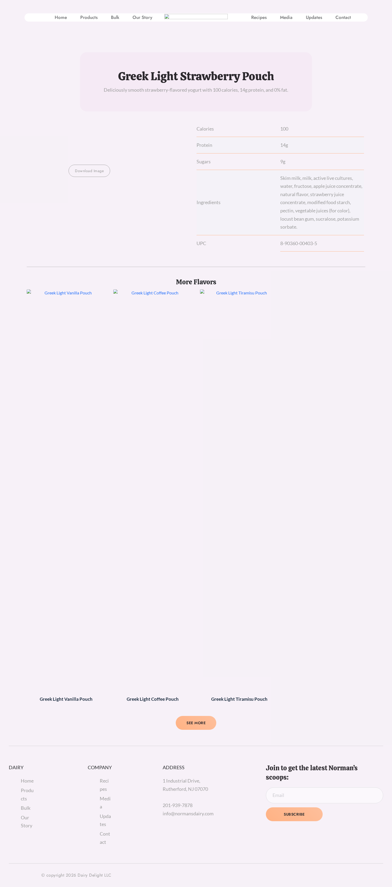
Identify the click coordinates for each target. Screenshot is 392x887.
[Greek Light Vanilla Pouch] (66, 489)
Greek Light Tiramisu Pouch (239, 699)
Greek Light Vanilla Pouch (66, 699)
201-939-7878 (178, 805)
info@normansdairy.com (188, 813)
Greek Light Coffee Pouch (153, 699)
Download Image (89, 170)
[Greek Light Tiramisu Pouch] (239, 489)
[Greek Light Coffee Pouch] (152, 489)
